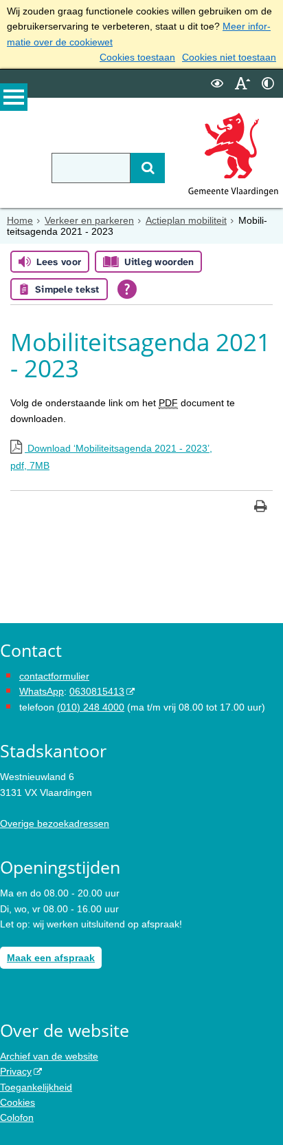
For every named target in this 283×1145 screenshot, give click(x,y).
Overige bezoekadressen (54, 823)
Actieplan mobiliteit (186, 220)
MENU (13, 97)
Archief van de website (49, 1056)
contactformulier (54, 676)
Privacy (16, 1071)
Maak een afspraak (51, 957)
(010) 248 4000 (90, 707)
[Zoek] (147, 168)
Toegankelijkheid (36, 1087)
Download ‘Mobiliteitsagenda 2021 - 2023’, (111, 457)
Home (20, 220)
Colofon (17, 1117)
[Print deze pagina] (260, 507)
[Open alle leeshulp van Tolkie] (127, 289)
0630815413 (96, 691)
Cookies (17, 1102)
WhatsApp (41, 691)
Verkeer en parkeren (89, 220)
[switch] (217, 84)
